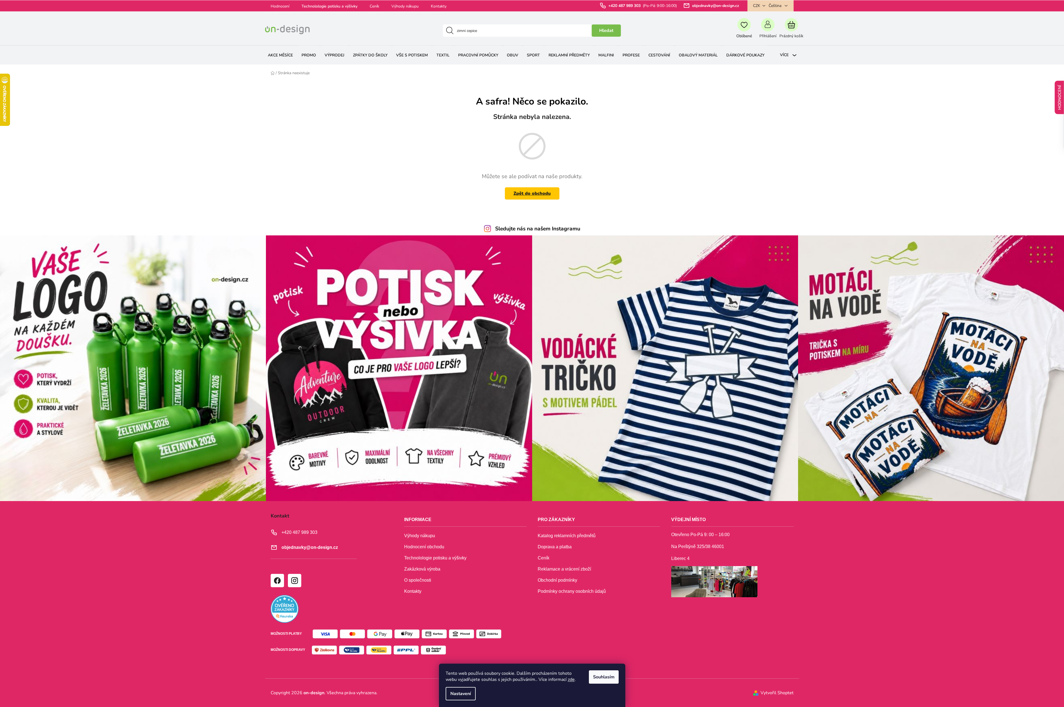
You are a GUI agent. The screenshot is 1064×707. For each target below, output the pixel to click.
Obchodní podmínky (557, 580)
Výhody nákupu (405, 6)
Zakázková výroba (422, 569)
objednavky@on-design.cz (715, 5)
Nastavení (460, 694)
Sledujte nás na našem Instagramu (537, 228)
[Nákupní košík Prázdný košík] (791, 30)
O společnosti (417, 580)
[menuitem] (280, 55)
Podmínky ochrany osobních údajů (572, 591)
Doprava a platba (555, 546)
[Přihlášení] (768, 30)
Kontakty (438, 6)
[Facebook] (277, 580)
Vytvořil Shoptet (777, 693)
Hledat (606, 31)
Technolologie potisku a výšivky (329, 6)
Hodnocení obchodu (424, 546)
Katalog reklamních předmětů (567, 535)
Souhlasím (603, 677)
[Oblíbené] (744, 30)
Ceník (374, 6)
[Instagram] (294, 580)
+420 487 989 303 (625, 5)
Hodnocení (280, 6)
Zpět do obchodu (532, 193)
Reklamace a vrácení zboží (564, 569)
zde (571, 679)
